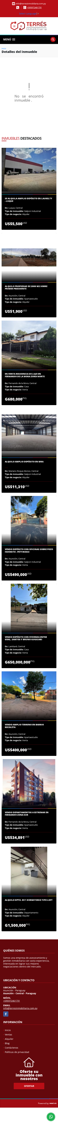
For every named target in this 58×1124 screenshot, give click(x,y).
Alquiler (9, 1038)
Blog (7, 1043)
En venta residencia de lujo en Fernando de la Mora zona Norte (25, 375)
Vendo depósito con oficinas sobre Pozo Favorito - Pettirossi (29, 550)
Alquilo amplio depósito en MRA (24, 461)
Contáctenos (11, 1047)
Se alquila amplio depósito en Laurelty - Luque (28, 199)
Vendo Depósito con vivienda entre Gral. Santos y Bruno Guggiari (26, 638)
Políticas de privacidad (17, 1052)
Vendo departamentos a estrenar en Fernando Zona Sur (26, 813)
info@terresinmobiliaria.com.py (20, 1008)
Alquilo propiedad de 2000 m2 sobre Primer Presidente (26, 287)
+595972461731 (34, 7)
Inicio (4, 48)
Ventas (8, 1034)
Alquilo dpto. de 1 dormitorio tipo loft (29, 900)
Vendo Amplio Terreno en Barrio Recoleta (24, 725)
